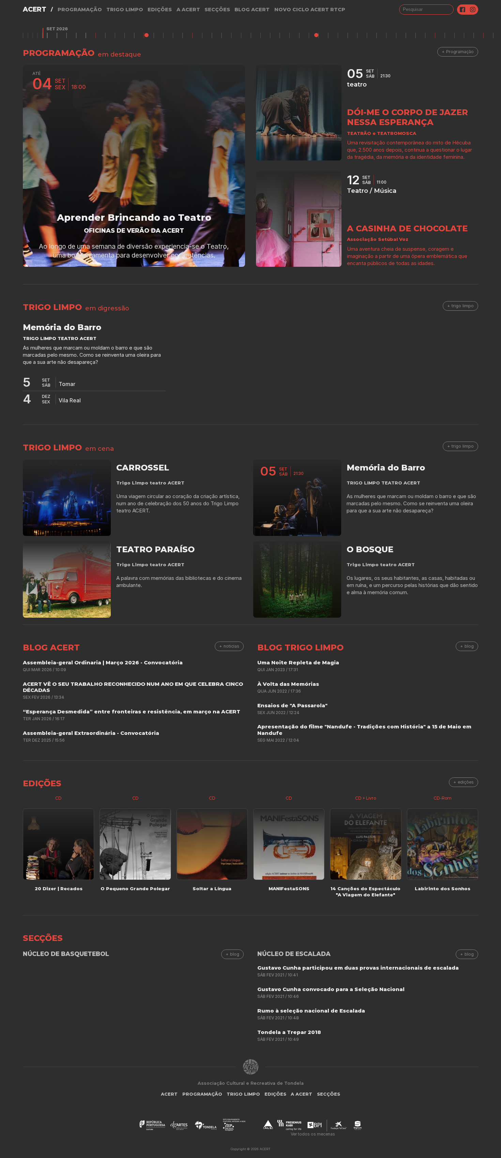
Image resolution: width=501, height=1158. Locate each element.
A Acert (188, 9)
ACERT (34, 9)
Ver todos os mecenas (313, 1134)
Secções (217, 9)
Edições (160, 9)
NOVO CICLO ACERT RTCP (309, 9)
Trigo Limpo (124, 9)
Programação (80, 9)
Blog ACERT (252, 9)
